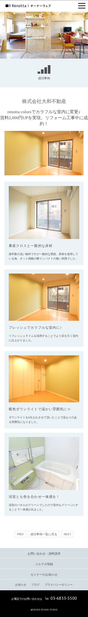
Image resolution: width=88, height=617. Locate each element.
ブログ (35, 584)
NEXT (67, 534)
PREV (20, 534)
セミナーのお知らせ (44, 574)
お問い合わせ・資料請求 (44, 553)
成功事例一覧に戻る (43, 534)
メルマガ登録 (44, 564)
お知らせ (20, 584)
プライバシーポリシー (59, 584)
